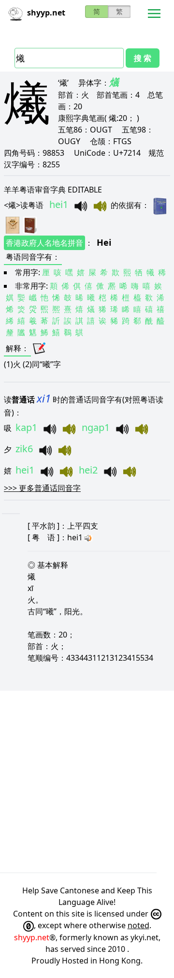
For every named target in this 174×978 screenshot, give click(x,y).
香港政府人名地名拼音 (44, 242)
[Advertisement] (87, 782)
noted (138, 925)
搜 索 (142, 58)
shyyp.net (31, 937)
